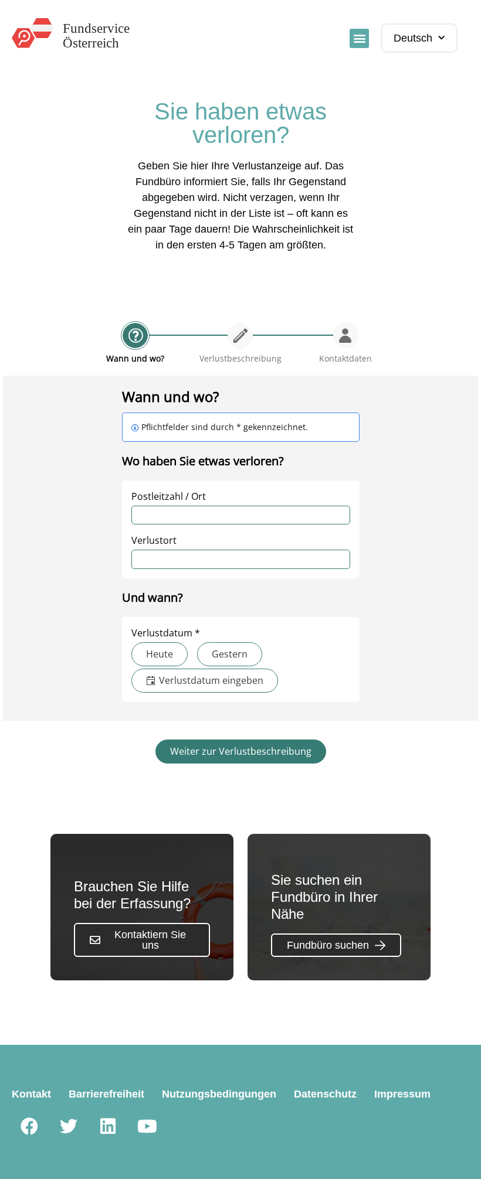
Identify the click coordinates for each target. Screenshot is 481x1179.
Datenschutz (325, 1094)
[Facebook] (29, 1126)
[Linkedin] (108, 1126)
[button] (359, 38)
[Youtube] (147, 1126)
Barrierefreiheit (106, 1094)
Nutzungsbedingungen (219, 1094)
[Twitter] (68, 1126)
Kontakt (31, 1094)
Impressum (402, 1094)
